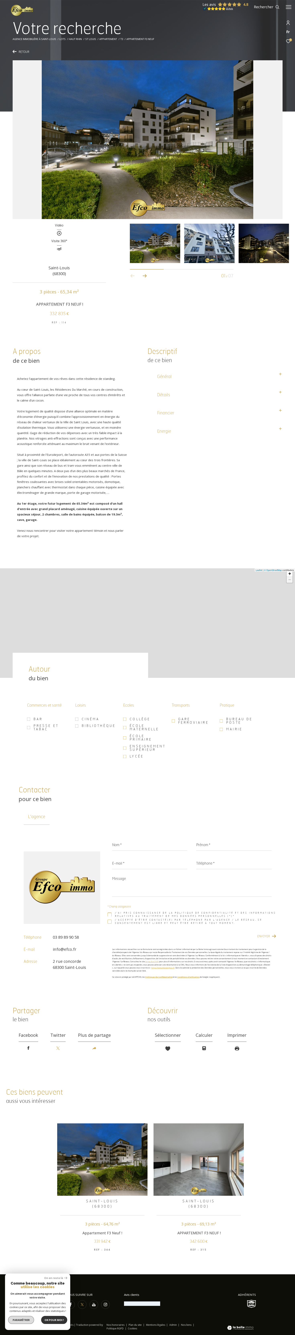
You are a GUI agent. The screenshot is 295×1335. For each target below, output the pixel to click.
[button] (144, 276)
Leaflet (259, 570)
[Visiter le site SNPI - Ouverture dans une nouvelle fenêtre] (251, 1304)
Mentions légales (156, 1325)
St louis (90, 39)
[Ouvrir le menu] (288, 7)
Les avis (209, 4)
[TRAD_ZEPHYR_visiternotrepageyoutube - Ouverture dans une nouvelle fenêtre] (94, 1304)
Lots (62, 39)
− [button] (289, 579)
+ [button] (289, 573)
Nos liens (186, 1325)
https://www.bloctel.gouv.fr (163, 967)
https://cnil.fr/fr (152, 961)
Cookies (132, 1328)
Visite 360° (59, 241)
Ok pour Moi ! (54, 1320)
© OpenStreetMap (273, 570)
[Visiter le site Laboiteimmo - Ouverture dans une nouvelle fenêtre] (240, 1328)
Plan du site (135, 1325)
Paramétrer (21, 1320)
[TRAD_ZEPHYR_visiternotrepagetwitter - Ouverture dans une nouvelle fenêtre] (82, 1304)
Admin (173, 1325)
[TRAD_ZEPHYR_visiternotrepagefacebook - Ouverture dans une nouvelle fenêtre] (70, 1304)
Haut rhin (75, 39)
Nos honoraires (115, 1325)
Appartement (108, 39)
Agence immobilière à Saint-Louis (34, 39)
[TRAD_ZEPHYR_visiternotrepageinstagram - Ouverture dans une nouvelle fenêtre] (105, 1304)
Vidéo (59, 225)
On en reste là (53, 1278)
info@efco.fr (64, 949)
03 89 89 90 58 (66, 937)
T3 (121, 39)
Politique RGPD (115, 1328)
